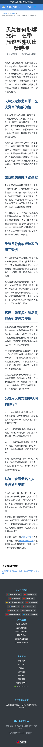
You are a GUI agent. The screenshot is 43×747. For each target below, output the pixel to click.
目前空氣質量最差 (21, 642)
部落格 (12, 13)
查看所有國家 (27, 2)
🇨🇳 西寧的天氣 (14, 598)
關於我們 (21, 661)
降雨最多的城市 (21, 631)
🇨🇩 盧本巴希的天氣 (30, 614)
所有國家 (21, 679)
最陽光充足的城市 (21, 639)
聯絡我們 (21, 664)
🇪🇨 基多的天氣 (14, 606)
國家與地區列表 (26, 540)
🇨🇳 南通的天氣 (13, 610)
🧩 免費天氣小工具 (21, 686)
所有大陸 (21, 675)
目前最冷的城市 (21, 628)
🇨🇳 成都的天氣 (28, 598)
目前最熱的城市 (21, 624)
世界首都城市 (21, 683)
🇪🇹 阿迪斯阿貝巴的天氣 (14, 602)
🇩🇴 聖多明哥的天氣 (28, 610)
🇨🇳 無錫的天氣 (31, 602)
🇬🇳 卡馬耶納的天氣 (14, 594)
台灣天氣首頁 (27, 537)
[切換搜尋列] (29, 7)
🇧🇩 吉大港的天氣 (28, 606)
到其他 (4, 13)
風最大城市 (21, 635)
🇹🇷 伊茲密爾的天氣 (13, 614)
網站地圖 (21, 672)
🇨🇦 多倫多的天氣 (30, 594)
